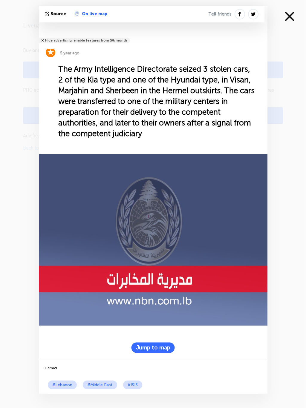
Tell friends (220, 14)
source (58, 13)
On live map (94, 13)
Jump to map (153, 347)
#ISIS (133, 384)
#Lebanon (62, 384)
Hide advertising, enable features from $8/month (86, 40)
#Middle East (100, 384)
